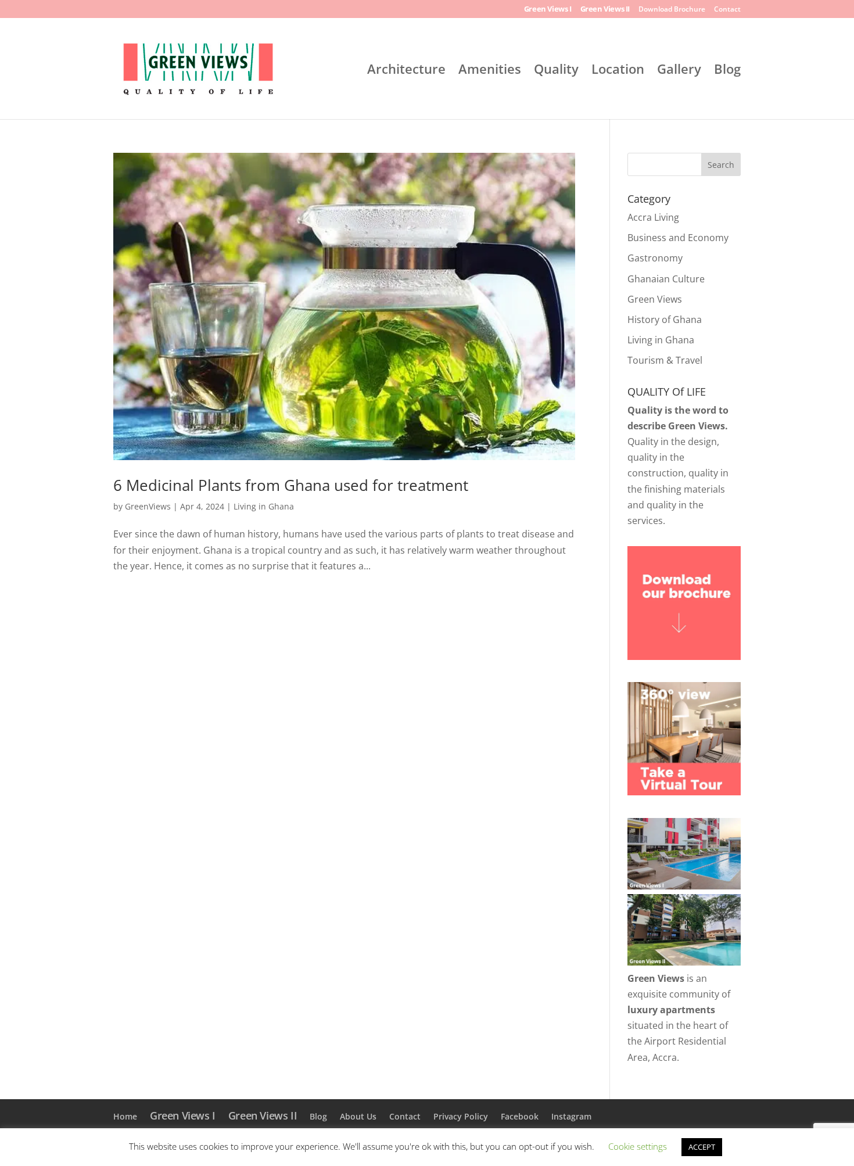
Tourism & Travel (664, 360)
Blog (727, 70)
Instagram (571, 1116)
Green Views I (548, 9)
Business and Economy (678, 237)
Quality (556, 70)
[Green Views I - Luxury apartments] (684, 886)
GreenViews (148, 506)
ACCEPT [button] (701, 1147)
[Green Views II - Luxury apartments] (684, 962)
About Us (358, 1116)
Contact (727, 10)
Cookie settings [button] (637, 1146)
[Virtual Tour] (684, 791)
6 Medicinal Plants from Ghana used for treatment (290, 485)
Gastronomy (655, 258)
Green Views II (605, 9)
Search (721, 164)
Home (125, 1116)
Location (617, 70)
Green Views (654, 299)
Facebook (520, 1116)
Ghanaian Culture (666, 278)
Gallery (679, 70)
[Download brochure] (684, 656)
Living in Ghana (264, 506)
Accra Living (653, 217)
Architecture (406, 70)
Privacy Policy (460, 1116)
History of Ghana (664, 319)
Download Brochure (671, 10)
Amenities (489, 70)
